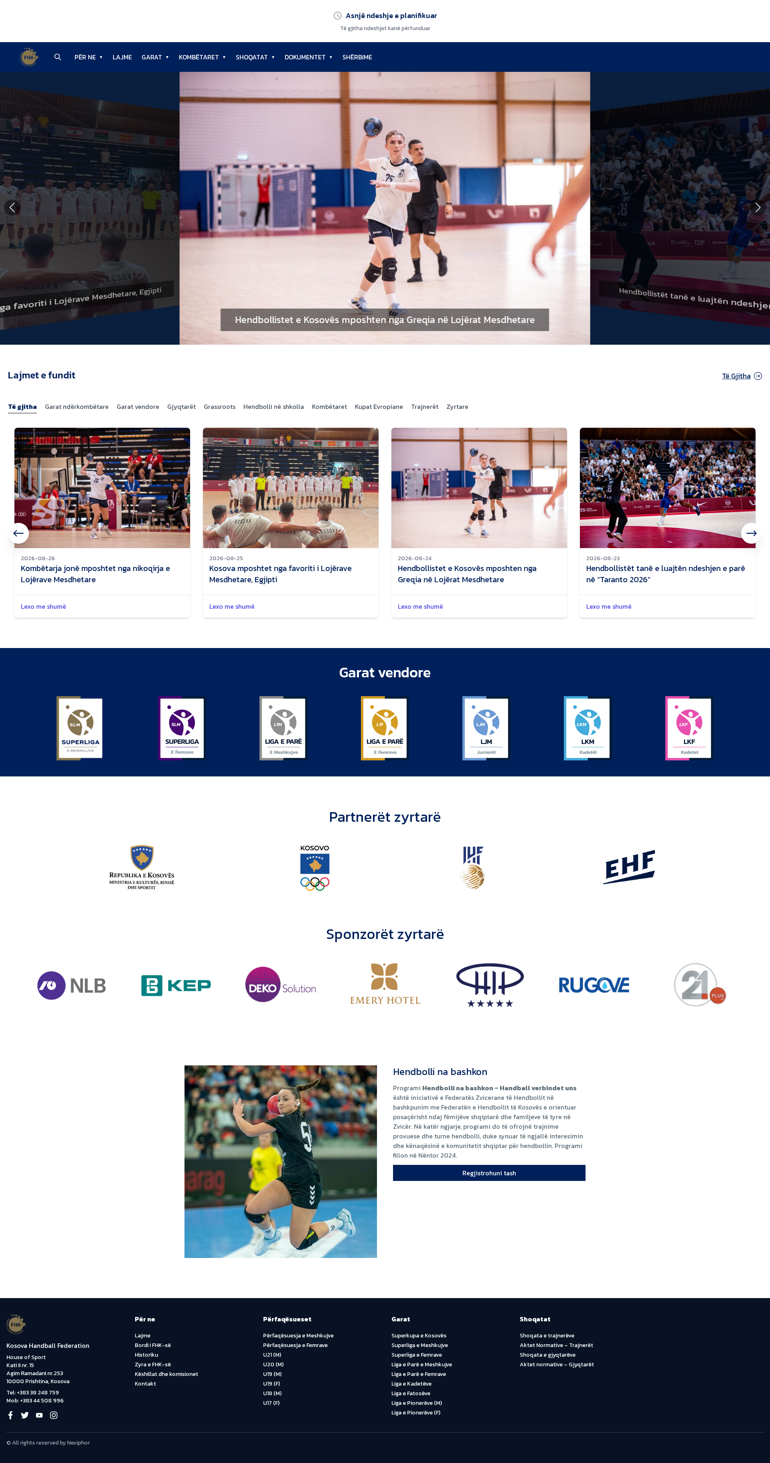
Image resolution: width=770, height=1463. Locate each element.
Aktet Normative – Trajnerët (556, 1345)
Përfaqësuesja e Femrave (295, 1345)
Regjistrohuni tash (489, 1173)
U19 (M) (272, 1374)
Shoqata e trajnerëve (547, 1335)
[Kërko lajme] (58, 57)
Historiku (146, 1355)
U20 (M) (273, 1364)
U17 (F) (271, 1403)
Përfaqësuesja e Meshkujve (298, 1335)
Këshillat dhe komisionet (166, 1374)
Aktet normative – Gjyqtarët (557, 1364)
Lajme (142, 1335)
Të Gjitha (736, 375)
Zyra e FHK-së (153, 1364)
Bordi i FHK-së (153, 1345)
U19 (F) (271, 1384)
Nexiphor (78, 1443)
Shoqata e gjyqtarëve (547, 1355)
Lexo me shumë (43, 606)
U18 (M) (272, 1393)
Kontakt (145, 1384)
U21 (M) (272, 1355)
